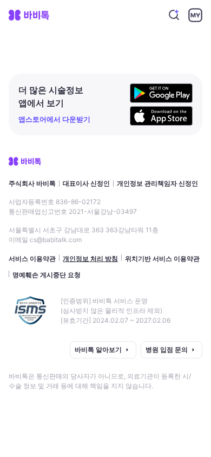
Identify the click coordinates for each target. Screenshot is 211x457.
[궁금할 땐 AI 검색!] (174, 15)
